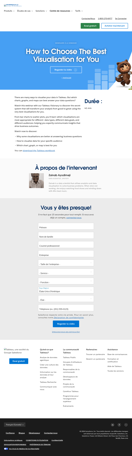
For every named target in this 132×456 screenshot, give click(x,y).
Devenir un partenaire (95, 359)
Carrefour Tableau (71, 391)
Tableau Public (69, 357)
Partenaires (91, 349)
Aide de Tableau (114, 366)
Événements (68, 406)
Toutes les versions (115, 371)
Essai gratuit (90, 25)
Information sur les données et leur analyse (48, 375)
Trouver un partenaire (95, 354)
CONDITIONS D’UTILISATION (37, 440)
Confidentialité (57, 440)
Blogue (22, 433)
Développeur (34, 433)
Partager (67, 78)
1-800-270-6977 (105, 18)
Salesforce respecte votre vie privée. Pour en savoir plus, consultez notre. (66, 316)
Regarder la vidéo (63, 69)
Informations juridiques (13, 440)
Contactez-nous (88, 18)
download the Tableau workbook (39, 150)
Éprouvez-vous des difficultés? (66, 332)
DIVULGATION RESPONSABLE (15, 444)
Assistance (113, 349)
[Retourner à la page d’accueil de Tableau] (13, 6)
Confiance (10, 433)
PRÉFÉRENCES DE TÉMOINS (40, 444)
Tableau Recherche (48, 382)
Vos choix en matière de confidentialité (24, 449)
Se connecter (121, 18)
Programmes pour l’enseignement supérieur (71, 399)
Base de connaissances (117, 354)
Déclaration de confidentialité (68, 317)
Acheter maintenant (115, 25)
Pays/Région (44, 288)
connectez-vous (73, 217)
